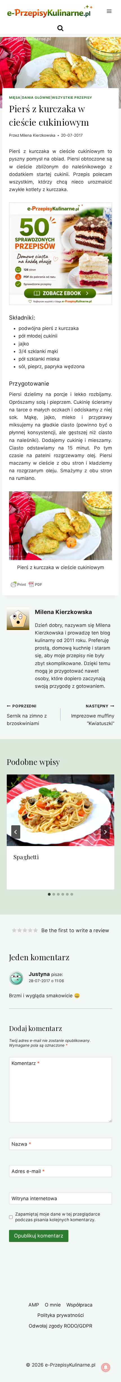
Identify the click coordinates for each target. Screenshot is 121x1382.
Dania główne (36, 97)
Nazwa (21, 1144)
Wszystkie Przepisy (72, 97)
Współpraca (79, 1305)
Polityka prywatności (60, 1315)
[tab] (49, 894)
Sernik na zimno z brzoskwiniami (27, 715)
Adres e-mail (28, 1171)
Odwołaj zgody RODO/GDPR (60, 1326)
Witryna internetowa (34, 1198)
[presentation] (60, 810)
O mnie (53, 1305)
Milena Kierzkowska (37, 135)
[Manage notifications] (105, 1367)
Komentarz (26, 1063)
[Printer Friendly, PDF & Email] (26, 584)
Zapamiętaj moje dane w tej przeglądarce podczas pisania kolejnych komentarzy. (57, 1216)
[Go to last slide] (15, 832)
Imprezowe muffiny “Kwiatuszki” (92, 715)
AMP (33, 1305)
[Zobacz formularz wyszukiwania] (60, 28)
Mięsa (15, 97)
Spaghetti (26, 857)
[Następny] (105, 832)
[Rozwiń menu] (109, 11)
